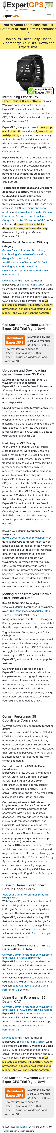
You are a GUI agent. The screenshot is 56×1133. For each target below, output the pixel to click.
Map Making (9, 254)
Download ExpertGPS (14, 340)
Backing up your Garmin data (19, 266)
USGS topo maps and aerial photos (29, 610)
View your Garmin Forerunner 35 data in (25, 896)
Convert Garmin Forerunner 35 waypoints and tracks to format (27, 956)
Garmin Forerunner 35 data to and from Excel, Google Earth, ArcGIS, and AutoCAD (27, 216)
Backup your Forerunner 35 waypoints (25, 537)
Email (6, 1131)
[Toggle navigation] (49, 16)
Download (8, 280)
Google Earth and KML (15, 258)
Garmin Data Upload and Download (23, 250)
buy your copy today (32, 284)
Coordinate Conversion (32, 254)
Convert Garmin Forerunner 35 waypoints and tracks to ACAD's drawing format (27, 1008)
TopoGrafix (21, 1127)
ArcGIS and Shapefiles (15, 262)
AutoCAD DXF (38, 262)
